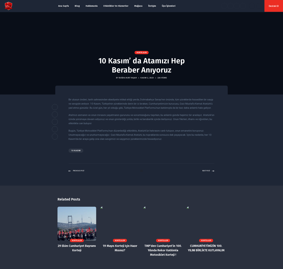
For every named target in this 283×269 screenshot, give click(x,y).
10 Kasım (76, 151)
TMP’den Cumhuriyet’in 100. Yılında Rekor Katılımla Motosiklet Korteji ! (163, 250)
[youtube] (237, 6)
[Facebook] (55, 107)
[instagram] (243, 6)
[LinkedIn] (55, 122)
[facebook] (224, 6)
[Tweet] (55, 114)
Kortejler (142, 53)
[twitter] (230, 6)
